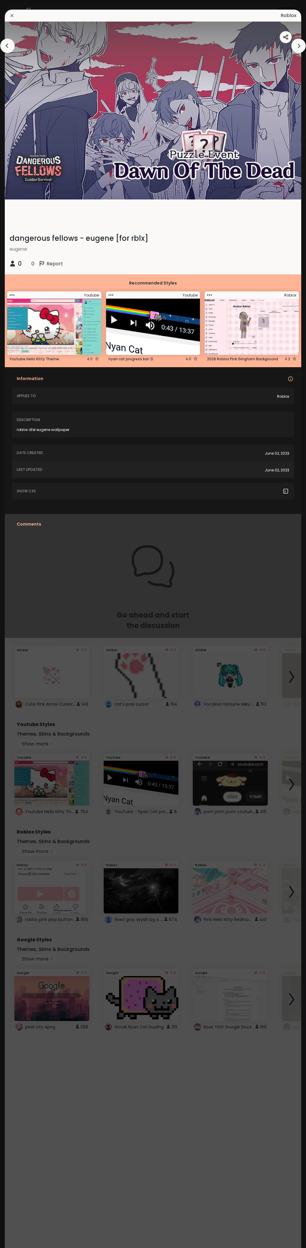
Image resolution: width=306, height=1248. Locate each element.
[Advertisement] (24, 624)
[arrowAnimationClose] (7, 45)
